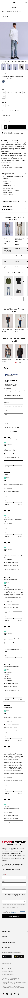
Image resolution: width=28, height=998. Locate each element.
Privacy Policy (13, 912)
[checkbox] (3, 895)
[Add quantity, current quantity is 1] (24, 121)
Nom (3, 881)
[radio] (4, 92)
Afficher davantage (6, 162)
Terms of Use (22, 911)
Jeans (18, 11)
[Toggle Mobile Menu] (1, 2)
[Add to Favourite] (5, 127)
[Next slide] (23, 281)
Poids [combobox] (6, 419)
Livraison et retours (19, 133)
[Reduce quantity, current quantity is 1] (18, 121)
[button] (6, 115)
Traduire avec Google (8, 488)
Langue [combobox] (6, 423)
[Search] (22, 2)
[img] (24, 901)
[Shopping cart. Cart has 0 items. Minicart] (25, 2)
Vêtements (4, 11)
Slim (20, 11)
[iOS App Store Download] (7, 956)
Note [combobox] (6, 410)
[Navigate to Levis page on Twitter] (18, 993)
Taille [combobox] (6, 415)
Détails (14, 7)
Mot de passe (5, 898)
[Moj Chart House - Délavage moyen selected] (3, 81)
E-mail (3, 888)
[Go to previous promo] (4, 6)
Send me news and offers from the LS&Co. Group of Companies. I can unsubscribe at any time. (15, 895)
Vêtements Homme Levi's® (11, 11)
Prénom (4, 874)
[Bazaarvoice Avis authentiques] (11, 375)
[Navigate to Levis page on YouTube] (15, 993)
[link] (5, 966)
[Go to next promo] (23, 6)
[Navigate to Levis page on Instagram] (11, 993)
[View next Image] (27, 41)
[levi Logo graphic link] (14, 2)
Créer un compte (14, 916)
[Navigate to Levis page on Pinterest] (7, 993)
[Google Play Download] (19, 956)
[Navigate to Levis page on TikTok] (3, 993)
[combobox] (15, 427)
